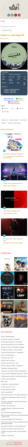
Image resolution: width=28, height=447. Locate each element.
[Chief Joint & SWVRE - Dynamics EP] (7, 307)
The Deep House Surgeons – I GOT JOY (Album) (11, 350)
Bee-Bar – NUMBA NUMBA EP (8, 337)
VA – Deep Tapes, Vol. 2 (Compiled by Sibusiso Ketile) (13, 157)
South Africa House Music (14, 123)
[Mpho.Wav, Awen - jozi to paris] (20, 321)
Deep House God (18, 443)
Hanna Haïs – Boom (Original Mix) (8, 379)
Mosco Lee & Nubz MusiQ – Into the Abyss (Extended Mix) (14, 395)
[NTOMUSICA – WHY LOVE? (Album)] (14, 227)
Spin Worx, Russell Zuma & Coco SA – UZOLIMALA (12, 345)
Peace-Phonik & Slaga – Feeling (8, 389)
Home (2, 27)
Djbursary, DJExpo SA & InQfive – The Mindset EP (12, 366)
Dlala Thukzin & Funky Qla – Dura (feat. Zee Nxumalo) (13, 426)
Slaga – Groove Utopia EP (10, 186)
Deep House (4, 120)
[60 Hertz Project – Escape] (14, 199)
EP (22, 183)
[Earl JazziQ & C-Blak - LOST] (20, 293)
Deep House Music (6, 30)
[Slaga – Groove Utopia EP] (14, 171)
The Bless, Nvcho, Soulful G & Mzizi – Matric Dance (12, 429)
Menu (3, 21)
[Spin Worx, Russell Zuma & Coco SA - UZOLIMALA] (20, 278)
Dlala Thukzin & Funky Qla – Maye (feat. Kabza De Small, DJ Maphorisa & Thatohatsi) (14, 422)
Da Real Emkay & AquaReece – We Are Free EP (11, 342)
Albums (12, 154)
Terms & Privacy (9, 444)
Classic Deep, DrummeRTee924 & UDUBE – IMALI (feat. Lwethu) (13, 398)
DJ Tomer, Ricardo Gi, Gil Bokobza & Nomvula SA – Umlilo (14, 374)
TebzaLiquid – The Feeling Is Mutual (9, 368)
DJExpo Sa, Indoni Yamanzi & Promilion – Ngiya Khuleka (13, 371)
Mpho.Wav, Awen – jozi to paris (8, 360)
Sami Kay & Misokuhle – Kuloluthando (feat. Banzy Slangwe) (12, 409)
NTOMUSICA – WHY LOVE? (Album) (13, 243)
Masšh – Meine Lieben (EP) (7, 392)
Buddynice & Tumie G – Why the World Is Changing (12, 347)
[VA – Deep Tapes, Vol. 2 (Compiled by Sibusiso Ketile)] (14, 142)
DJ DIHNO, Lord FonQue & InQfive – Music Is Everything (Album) (13, 432)
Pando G (4, 123)
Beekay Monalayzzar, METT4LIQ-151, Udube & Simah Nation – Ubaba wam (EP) (14, 416)
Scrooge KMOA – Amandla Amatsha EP (10, 384)
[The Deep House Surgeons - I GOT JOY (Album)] (20, 264)
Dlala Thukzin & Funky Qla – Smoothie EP (10, 339)
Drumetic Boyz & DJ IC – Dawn (8, 387)
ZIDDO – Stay (4, 382)
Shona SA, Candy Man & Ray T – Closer (9, 363)
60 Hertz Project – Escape (10, 213)
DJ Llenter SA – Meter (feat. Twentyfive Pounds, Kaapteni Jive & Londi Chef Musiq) (14, 402)
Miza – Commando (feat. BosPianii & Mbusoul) (11, 413)
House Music (23, 120)
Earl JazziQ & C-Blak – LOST (7, 358)
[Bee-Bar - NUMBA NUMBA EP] (7, 264)
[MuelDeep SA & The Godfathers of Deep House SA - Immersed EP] (7, 293)
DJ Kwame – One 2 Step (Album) (8, 406)
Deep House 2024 (14, 120)
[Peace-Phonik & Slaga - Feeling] (7, 321)
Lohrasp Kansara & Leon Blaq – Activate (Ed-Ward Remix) (14, 376)
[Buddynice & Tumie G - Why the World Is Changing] (7, 278)
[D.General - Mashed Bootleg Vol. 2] (20, 307)
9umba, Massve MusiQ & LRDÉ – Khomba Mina (11, 419)
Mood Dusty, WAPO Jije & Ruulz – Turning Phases (12, 352)
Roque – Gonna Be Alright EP (7, 355)
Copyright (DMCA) (18, 444)
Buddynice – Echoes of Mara (7, 436)
